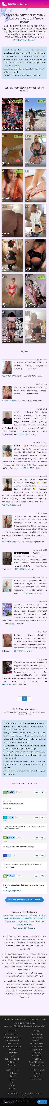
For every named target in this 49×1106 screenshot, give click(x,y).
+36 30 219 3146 (12, 623)
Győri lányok (33, 915)
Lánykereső (37, 1073)
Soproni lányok (10, 922)
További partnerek (37, 1079)
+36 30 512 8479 (23, 434)
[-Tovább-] (8, 434)
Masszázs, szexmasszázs (12, 1047)
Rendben (42, 1102)
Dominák (12, 1050)
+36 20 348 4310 (29, 593)
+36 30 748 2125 (9, 505)
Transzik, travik (12, 1053)
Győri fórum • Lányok (24, 40)
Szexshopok (12, 1065)
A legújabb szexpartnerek (12, 1037)
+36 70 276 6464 (20, 651)
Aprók (12, 1056)
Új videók (12, 1079)
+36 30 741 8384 (9, 401)
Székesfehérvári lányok (37, 922)
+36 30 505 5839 (9, 542)
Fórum (12, 1082)
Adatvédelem (29, 1093)
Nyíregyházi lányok (28, 918)
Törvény (38, 1093)
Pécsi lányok (41, 918)
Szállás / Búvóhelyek (12, 1059)
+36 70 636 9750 (21, 569)
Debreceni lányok (21, 915)
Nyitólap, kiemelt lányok (12, 1034)
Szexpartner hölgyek (12, 1040)
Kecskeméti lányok (36, 1043)
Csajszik (37, 1076)
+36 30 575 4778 (9, 376)
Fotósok (12, 1089)
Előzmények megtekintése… (12, 891)
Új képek (12, 1076)
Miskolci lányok (15, 918)
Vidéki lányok (12, 1073)
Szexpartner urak (12, 1043)
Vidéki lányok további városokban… (24, 928)
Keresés (12, 1085)
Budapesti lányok (8, 915)
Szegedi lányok (22, 922)
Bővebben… (11, 1103)
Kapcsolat (24, 1095)
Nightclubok (12, 1062)
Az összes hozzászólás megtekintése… (24, 900)
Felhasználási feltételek (15, 1093)
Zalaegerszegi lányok (25, 925)
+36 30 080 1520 (9, 685)
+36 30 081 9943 (27, 468)
